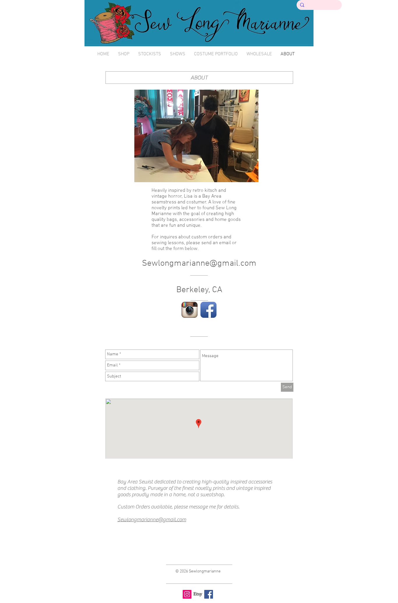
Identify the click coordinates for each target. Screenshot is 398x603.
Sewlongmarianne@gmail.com (199, 263)
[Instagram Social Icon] (187, 594)
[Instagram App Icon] (190, 310)
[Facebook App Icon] (208, 310)
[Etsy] (197, 594)
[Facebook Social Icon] (208, 594)
